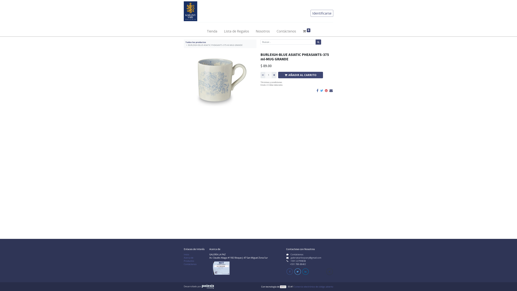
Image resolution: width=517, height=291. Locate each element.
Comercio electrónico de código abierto (313, 286)
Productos (189, 260)
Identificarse (321, 13)
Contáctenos (190, 264)
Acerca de (188, 257)
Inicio (186, 254)
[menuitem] (212, 31)
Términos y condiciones (271, 82)
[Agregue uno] (274, 75)
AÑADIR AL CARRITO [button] (302, 75)
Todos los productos (195, 42)
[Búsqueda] (318, 42)
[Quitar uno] (263, 75)
